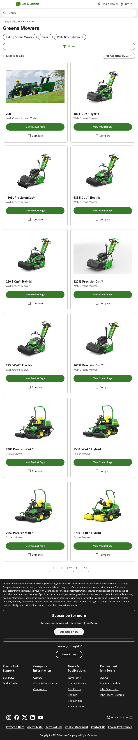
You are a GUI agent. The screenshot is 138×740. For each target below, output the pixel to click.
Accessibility (35, 727)
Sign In (128, 4)
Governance (40, 689)
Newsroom (74, 677)
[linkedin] (32, 717)
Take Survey (69, 654)
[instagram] (8, 717)
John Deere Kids (109, 689)
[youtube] (40, 717)
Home (6, 21)
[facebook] (16, 717)
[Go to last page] (85, 568)
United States (119, 717)
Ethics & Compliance (45, 683)
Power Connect (77, 706)
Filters (71, 46)
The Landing (75, 700)
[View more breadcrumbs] (14, 21)
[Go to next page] (76, 568)
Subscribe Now (69, 631)
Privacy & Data (15, 727)
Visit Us (104, 677)
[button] (20, 37)
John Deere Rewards (112, 695)
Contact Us (98, 727)
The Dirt (72, 695)
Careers (37, 677)
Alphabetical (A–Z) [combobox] (117, 55)
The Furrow (74, 689)
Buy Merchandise (110, 683)
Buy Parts (8, 677)
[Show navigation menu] (9, 4)
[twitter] (24, 717)
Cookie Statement (76, 727)
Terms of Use (53, 727)
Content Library (77, 683)
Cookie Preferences (120, 727)
